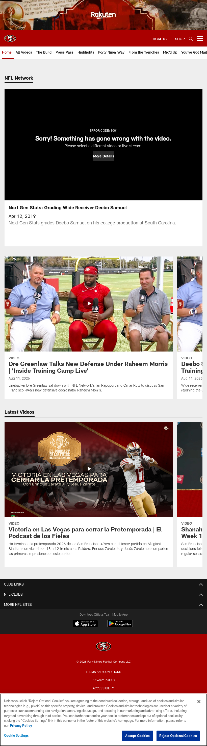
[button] (103, 156)
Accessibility (103, 688)
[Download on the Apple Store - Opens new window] (85, 624)
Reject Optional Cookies (178, 736)
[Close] (198, 701)
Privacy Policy (103, 680)
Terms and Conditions (103, 671)
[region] (103, 719)
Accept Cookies (137, 736)
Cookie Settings (16, 735)
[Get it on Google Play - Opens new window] (120, 626)
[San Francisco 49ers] (103, 647)
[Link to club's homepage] (10, 36)
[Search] (191, 38)
